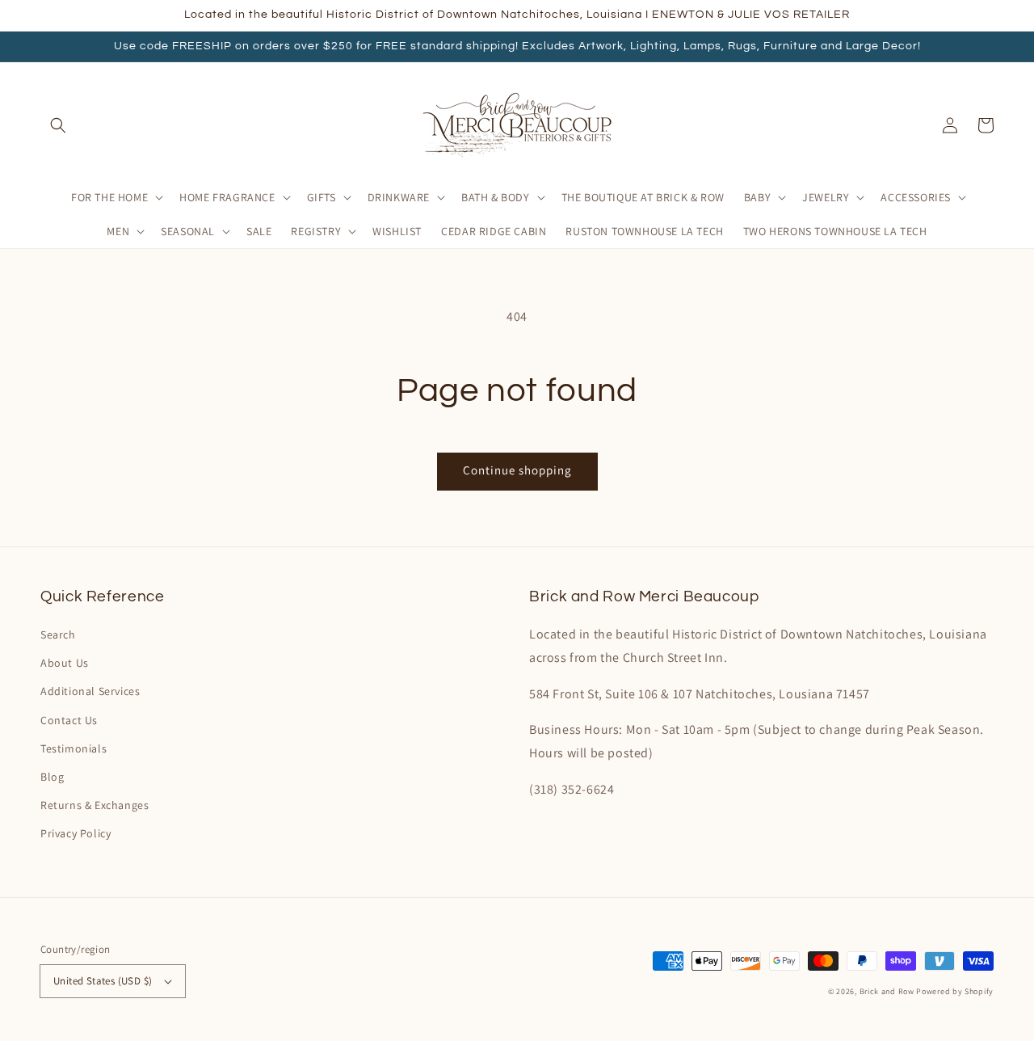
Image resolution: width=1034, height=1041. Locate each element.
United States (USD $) (102, 981)
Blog (52, 776)
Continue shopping (517, 470)
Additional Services (90, 691)
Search (58, 634)
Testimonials (73, 748)
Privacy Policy (75, 833)
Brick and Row (887, 991)
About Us (64, 662)
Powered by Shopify (955, 991)
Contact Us (69, 720)
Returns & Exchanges (94, 805)
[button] (58, 125)
